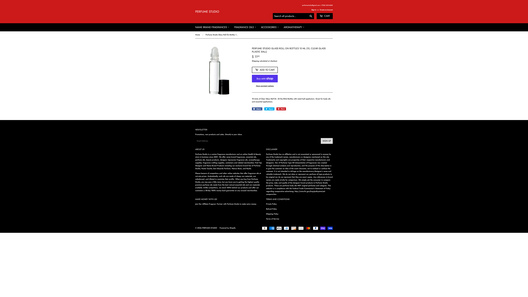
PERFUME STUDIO (207, 11)
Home (197, 34)
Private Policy (271, 204)
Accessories (269, 27)
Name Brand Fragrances (211, 27)
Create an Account (326, 10)
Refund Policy (271, 209)
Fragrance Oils (244, 27)
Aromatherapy (293, 27)
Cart (327, 16)
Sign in (313, 10)
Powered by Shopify (228, 228)
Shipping (255, 61)
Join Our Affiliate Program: (205, 204)
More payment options (265, 86)
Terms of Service (272, 219)
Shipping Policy (272, 214)
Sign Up (327, 140)
